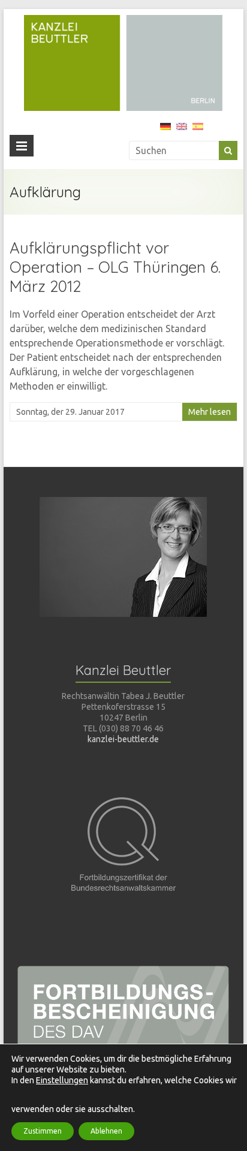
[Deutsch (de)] (165, 130)
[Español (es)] (197, 130)
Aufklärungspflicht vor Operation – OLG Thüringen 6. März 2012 (115, 267)
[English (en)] (181, 130)
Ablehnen (106, 1131)
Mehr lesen (209, 412)
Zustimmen (42, 1131)
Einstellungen (62, 1080)
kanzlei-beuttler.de (123, 739)
